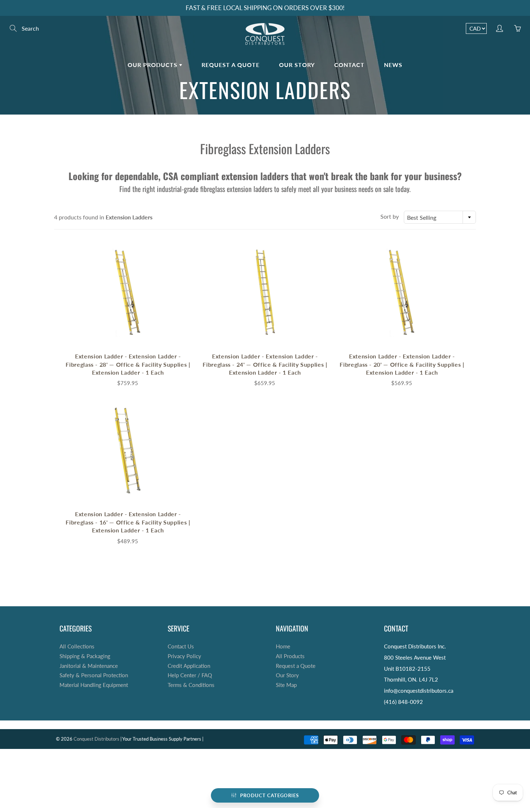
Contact (349, 64)
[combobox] (440, 217)
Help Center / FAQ (190, 675)
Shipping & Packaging (84, 656)
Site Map (286, 685)
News (393, 64)
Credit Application (189, 666)
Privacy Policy (184, 656)
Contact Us (181, 646)
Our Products (153, 64)
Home (283, 646)
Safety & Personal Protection (93, 675)
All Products (290, 656)
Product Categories (269, 795)
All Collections (76, 646)
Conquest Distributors (96, 739)
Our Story (297, 64)
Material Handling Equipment (93, 685)
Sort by (389, 216)
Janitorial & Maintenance (88, 666)
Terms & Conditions (191, 685)
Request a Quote (231, 64)
